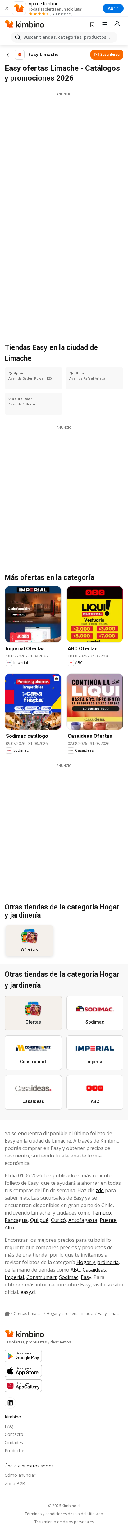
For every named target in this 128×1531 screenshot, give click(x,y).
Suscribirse (110, 54)
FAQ (9, 1426)
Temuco (101, 1212)
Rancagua (16, 1220)
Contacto (14, 1434)
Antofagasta (82, 1220)
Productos (15, 1451)
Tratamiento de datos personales (64, 1522)
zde (100, 1190)
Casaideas (94, 1269)
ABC (75, 1269)
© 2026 (64, 1505)
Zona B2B (15, 1483)
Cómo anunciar (20, 1475)
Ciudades (14, 1442)
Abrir (113, 8)
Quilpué (39, 1220)
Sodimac (68, 1277)
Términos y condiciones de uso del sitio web (64, 1513)
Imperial (14, 1277)
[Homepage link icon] (7, 1313)
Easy (86, 1277)
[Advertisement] (64, 160)
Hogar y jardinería (97, 1262)
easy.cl (28, 1292)
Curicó (58, 1220)
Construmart (41, 1277)
